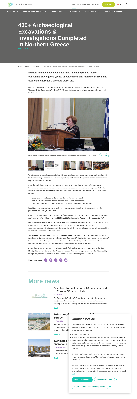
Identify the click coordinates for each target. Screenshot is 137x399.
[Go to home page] (20, 4)
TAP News (36, 66)
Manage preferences (82, 379)
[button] (106, 155)
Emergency (108, 4)
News (27, 66)
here (73, 374)
